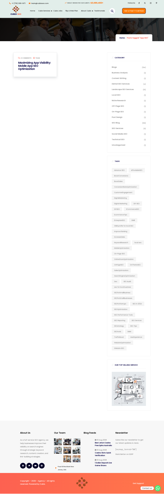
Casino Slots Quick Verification (103, 454)
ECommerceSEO (132, 209)
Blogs (114, 67)
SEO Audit (127, 281)
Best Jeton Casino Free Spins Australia (103, 444)
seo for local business (122, 287)
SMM (129, 331)
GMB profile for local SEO (123, 226)
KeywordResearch (121, 242)
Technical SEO (118, 139)
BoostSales (118, 181)
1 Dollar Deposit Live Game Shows (103, 464)
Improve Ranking (120, 231)
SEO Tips (133, 326)
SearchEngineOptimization (124, 276)
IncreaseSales (119, 237)
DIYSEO (117, 209)
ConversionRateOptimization (125, 187)
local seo (138, 242)
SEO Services (117, 128)
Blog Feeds (90, 432)
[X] (145, 3)
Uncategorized (118, 145)
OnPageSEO (119, 265)
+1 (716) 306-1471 (18, 3)
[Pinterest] (156, 3)
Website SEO (119, 348)
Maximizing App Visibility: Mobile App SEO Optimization (34, 66)
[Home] (15, 10)
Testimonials (99, 11)
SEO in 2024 (137, 304)
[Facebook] (139, 3)
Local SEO (116, 95)
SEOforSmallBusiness (122, 293)
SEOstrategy (119, 326)
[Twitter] (29, 466)
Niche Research (119, 100)
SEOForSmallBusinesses (123, 298)
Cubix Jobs (57, 11)
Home (32, 11)
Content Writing (119, 78)
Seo (115, 281)
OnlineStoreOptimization (124, 259)
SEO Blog (116, 122)
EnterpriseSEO (119, 220)
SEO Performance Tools (123, 315)
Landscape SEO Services (123, 89)
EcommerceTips (120, 215)
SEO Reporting (119, 320)
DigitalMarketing (120, 198)
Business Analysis (120, 72)
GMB (133, 220)
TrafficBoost (119, 337)
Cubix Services (44, 11)
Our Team (59, 432)
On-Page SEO (118, 111)
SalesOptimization (121, 270)
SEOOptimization (120, 309)
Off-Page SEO (118, 106)
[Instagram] (151, 3)
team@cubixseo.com (40, 3)
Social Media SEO (119, 134)
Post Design (117, 117)
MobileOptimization (121, 248)
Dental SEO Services (121, 84)
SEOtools (117, 331)
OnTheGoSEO (135, 265)
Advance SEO (119, 170)
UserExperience (136, 337)
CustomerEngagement (123, 192)
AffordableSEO (136, 170)
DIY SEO (137, 203)
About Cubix (86, 11)
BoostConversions (121, 176)
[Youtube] (35, 466)
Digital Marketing (120, 203)
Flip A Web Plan (71, 11)
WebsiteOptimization (122, 343)
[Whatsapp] (158, 488)
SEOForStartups (120, 304)
